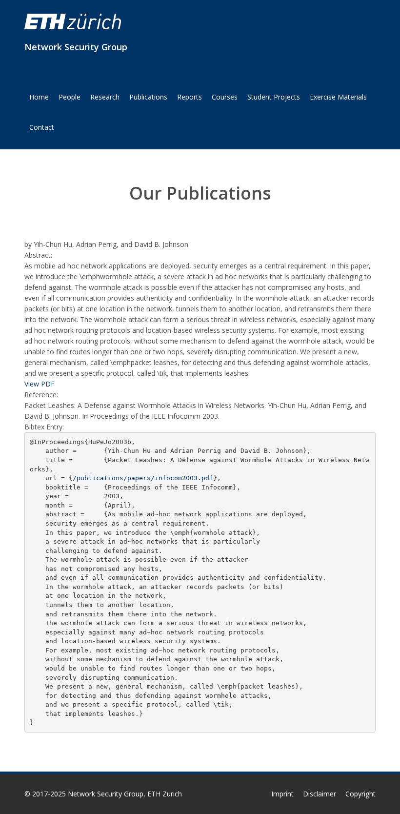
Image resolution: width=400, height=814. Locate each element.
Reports (189, 97)
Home (39, 97)
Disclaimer (319, 793)
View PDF (39, 383)
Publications (148, 97)
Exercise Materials (338, 97)
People (69, 97)
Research (105, 97)
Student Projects (273, 97)
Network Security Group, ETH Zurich (125, 793)
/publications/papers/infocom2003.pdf (143, 478)
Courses (225, 97)
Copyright (360, 793)
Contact (41, 127)
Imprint (282, 793)
